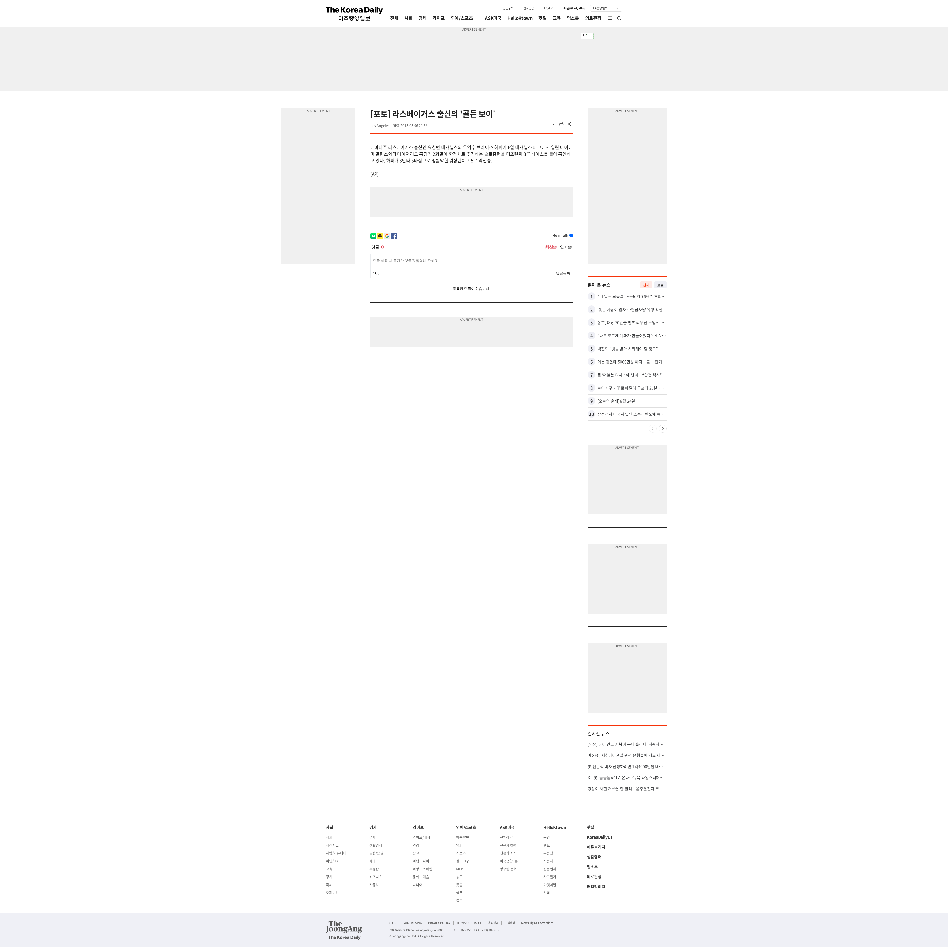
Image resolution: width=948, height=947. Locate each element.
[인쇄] (561, 124)
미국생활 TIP (509, 860)
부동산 (374, 868)
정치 (329, 876)
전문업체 (549, 868)
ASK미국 (493, 18)
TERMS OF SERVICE (469, 923)
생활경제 (375, 845)
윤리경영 (493, 923)
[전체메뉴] (610, 18)
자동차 (374, 884)
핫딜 (542, 18)
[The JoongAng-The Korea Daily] (344, 930)
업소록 (573, 18)
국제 (329, 884)
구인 (546, 837)
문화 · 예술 (421, 876)
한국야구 (462, 860)
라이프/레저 (421, 837)
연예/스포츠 (462, 18)
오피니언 (332, 892)
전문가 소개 (508, 852)
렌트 (546, 845)
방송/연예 (463, 837)
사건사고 (332, 845)
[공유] (570, 124)
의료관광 (593, 18)
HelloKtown (520, 18)
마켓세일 (549, 884)
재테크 (374, 860)
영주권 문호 (508, 868)
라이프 (439, 18)
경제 (422, 18)
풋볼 (459, 884)
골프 (459, 892)
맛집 (546, 892)
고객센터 (510, 923)
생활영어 (594, 857)
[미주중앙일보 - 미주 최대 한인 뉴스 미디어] (354, 14)
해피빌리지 (596, 886)
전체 (394, 18)
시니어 (417, 884)
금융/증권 (376, 852)
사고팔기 (549, 876)
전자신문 (528, 8)
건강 (416, 845)
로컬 (660, 284)
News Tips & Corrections (537, 923)
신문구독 (508, 8)
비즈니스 (375, 876)
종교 (416, 852)
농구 (459, 876)
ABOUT (393, 923)
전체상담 (506, 837)
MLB (459, 868)
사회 (408, 18)
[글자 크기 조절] (553, 124)
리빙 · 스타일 (422, 868)
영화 (459, 845)
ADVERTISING (413, 923)
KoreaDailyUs (599, 837)
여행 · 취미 (421, 860)
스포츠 (461, 852)
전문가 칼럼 (508, 845)
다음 (663, 429)
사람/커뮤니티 (336, 852)
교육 (557, 18)
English (548, 8)
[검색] (619, 18)
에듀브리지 (596, 847)
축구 (459, 900)
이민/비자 (333, 860)
